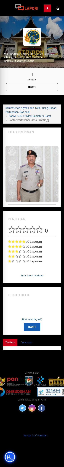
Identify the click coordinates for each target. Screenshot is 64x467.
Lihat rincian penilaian (32, 275)
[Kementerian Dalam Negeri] (28, 381)
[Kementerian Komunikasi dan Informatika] (40, 381)
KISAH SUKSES (50, 421)
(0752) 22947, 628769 (28, 57)
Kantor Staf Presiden (35, 435)
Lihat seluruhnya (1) (32, 319)
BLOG (36, 421)
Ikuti (32, 87)
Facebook (26, 342)
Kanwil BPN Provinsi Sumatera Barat (30, 116)
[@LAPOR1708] (22, 408)
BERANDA (24, 421)
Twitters (10, 342)
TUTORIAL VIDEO (22, 429)
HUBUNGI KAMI (44, 429)
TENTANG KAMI (48, 425)
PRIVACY (10, 421)
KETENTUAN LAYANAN (22, 425)
